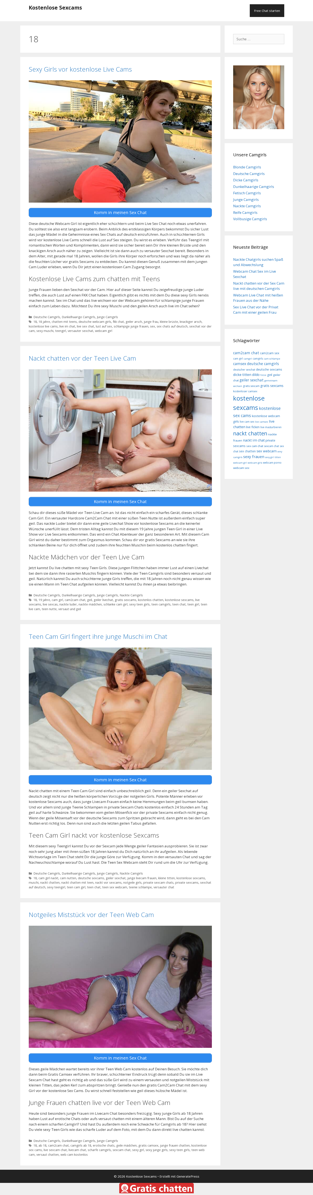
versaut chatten (47, 1155)
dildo (256, 374)
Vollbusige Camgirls (250, 218)
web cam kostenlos (74, 1155)
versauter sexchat (80, 331)
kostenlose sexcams (179, 600)
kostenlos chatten (150, 600)
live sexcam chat (55, 1150)
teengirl (60, 331)
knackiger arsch (191, 322)
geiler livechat (103, 600)
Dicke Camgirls (245, 180)
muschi (34, 882)
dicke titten (242, 374)
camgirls (258, 358)
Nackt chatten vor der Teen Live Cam (82, 358)
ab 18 (42, 1145)
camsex (239, 363)
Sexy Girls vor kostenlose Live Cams (80, 69)
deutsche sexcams (91, 878)
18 (35, 322)
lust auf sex (104, 326)
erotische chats (104, 1145)
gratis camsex (148, 1145)
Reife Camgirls (245, 212)
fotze (263, 375)
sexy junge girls (157, 1150)
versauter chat (164, 887)
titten (278, 457)
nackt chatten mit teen (77, 882)
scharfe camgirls (99, 1150)
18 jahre (44, 322)
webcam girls (255, 462)
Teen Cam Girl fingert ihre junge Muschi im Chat (98, 636)
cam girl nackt (48, 878)
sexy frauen (253, 456)
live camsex (261, 421)
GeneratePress (188, 1176)
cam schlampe (272, 358)
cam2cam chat (75, 600)
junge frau (151, 322)
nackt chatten (50, 882)
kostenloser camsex (245, 391)
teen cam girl (76, 887)
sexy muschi (44, 331)
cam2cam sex (269, 353)
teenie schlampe (140, 887)
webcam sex (241, 468)
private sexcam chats (158, 882)
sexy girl (138, 1150)
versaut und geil (69, 609)
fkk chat (118, 322)
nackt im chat (254, 440)
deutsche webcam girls (95, 322)
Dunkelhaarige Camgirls (78, 317)
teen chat (179, 604)
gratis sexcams (125, 600)
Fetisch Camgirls (247, 192)
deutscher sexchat (244, 369)
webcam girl (103, 331)
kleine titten (166, 878)
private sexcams (186, 882)
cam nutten (68, 878)
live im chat (67, 326)
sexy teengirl (56, 887)
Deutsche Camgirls (46, 317)
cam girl (57, 600)
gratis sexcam (251, 386)
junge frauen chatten (175, 1145)
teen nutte (49, 609)
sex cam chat (254, 446)
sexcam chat (122, 1150)
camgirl (248, 358)
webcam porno (272, 462)
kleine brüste (169, 322)
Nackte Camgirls (131, 595)
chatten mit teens (64, 322)
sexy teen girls (139, 604)
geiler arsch (134, 322)
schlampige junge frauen (131, 326)
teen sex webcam (114, 887)
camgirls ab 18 (80, 1145)
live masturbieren (270, 427)
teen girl (193, 604)
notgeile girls (132, 882)
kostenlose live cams (43, 326)
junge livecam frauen (141, 878)
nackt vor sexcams (108, 882)
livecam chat (77, 1150)
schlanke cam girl (115, 604)
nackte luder (68, 604)
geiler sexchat (116, 878)
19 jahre (44, 600)
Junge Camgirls (107, 317)
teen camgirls (161, 604)
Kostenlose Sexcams (55, 7)
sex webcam (267, 451)
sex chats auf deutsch (172, 326)
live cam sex (247, 421)
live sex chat (85, 326)
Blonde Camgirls (247, 167)
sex (152, 326)
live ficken (253, 427)
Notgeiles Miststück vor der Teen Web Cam (91, 914)
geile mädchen (126, 1145)
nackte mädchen (90, 604)
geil (89, 600)
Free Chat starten (267, 10)
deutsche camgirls (263, 363)
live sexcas (50, 604)
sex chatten (247, 451)
